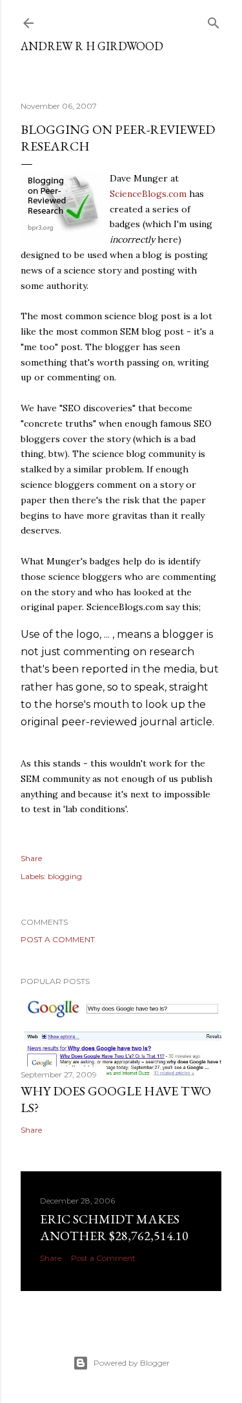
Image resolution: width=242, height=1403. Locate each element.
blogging (65, 876)
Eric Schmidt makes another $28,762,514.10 (114, 1227)
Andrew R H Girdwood (92, 46)
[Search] (213, 20)
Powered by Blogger (132, 1363)
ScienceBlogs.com (148, 194)
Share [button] (31, 858)
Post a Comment (58, 939)
